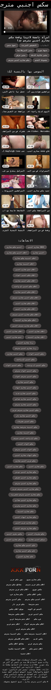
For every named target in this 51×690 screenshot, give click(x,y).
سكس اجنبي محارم (25, 382)
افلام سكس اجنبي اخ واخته (25, 286)
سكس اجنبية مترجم (12, 634)
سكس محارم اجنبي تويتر (25, 472)
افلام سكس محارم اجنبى (25, 303)
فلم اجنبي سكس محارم (25, 545)
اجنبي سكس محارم (14, 247)
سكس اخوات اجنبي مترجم (25, 450)
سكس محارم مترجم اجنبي (25, 528)
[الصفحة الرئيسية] (26, 570)
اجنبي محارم (38, 253)
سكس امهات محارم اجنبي (25, 455)
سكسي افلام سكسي (34, 594)
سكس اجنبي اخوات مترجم (25, 371)
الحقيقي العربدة (29, 45)
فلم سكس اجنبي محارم (25, 551)
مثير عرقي (20, 55)
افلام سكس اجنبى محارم (25, 281)
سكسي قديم (38, 639)
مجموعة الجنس (41, 60)
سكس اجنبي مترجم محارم (35, 682)
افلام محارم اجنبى (37, 331)
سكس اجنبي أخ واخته (25, 360)
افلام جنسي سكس (36, 649)
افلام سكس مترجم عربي (25, 629)
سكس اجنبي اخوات (13, 365)
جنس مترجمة (34, 604)
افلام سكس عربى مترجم (35, 585)
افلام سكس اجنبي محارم (25, 292)
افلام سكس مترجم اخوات (34, 624)
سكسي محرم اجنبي (14, 534)
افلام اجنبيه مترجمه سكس (36, 634)
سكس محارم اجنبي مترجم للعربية (25, 495)
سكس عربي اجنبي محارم (25, 461)
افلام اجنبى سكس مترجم (35, 599)
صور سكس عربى (16, 580)
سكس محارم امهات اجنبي (25, 517)
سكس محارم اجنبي (15, 466)
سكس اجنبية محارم (25, 433)
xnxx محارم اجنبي (36, 247)
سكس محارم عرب (16, 594)
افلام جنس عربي (13, 624)
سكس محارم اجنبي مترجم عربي (25, 489)
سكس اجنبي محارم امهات (25, 388)
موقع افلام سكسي (16, 609)
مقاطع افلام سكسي (16, 644)
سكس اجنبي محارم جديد (25, 393)
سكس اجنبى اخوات (36, 354)
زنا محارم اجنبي (25, 343)
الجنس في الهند (35, 609)
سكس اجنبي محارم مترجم (25, 405)
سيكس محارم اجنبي (14, 540)
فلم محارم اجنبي (25, 556)
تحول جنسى (11, 45)
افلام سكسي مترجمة (16, 614)
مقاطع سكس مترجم (13, 585)
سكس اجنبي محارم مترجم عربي (25, 410)
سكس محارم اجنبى (36, 466)
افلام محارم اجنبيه (36, 337)
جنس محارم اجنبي (14, 337)
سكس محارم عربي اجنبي (25, 523)
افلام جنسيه (25, 654)
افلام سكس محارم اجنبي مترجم (25, 315)
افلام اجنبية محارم (25, 264)
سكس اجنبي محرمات (25, 421)
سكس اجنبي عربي (36, 614)
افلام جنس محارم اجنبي (25, 269)
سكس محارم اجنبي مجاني (25, 500)
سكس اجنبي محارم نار (25, 416)
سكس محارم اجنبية (25, 511)
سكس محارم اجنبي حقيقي (25, 478)
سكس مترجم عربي (35, 644)
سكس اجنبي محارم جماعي (25, 399)
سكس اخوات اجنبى (25, 444)
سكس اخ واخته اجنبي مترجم (25, 438)
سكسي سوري (37, 589)
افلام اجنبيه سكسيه (16, 649)
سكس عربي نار (18, 604)
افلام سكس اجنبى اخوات (25, 275)
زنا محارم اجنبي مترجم (25, 348)
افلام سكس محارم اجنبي (25, 309)
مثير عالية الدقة (39, 55)
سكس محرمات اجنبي (36, 534)
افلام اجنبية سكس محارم (25, 258)
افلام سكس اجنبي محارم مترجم (25, 298)
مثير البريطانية (24, 50)
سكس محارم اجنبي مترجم (18, 60)
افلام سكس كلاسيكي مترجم (18, 639)
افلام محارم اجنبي (14, 331)
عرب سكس (37, 619)
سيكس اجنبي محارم (37, 540)
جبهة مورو (42, 50)
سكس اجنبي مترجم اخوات (25, 376)
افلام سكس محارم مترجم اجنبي (25, 326)
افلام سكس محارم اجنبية (25, 320)
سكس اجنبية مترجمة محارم (25, 427)
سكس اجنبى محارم (15, 354)
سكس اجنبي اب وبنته (36, 365)
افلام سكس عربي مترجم (18, 589)
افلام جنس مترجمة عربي (20, 619)
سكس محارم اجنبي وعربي (25, 506)
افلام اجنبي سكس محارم (17, 253)
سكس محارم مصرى (34, 580)
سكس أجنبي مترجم (13, 599)
